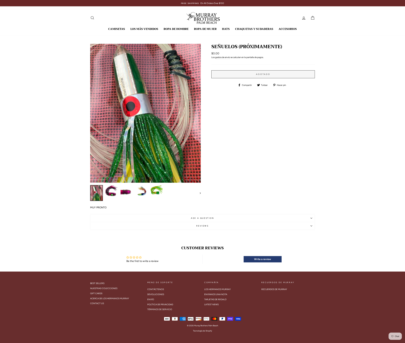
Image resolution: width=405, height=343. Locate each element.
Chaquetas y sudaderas (254, 29)
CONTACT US (97, 303)
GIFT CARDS (96, 293)
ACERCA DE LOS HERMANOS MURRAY (109, 298)
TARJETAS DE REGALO (215, 299)
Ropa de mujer (205, 29)
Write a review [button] (262, 259)
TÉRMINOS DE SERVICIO (159, 309)
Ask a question (202, 218)
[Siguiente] (199, 193)
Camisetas (116, 29)
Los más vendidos (144, 29)
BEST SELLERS (97, 283)
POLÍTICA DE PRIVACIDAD (160, 304)
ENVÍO (150, 299)
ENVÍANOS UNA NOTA (215, 294)
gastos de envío (222, 57)
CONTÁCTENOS (155, 289)
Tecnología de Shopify (202, 331)
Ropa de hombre (176, 29)
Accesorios (288, 29)
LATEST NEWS (211, 304)
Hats (226, 29)
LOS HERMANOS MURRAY (217, 289)
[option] (202, 3)
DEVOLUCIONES (155, 294)
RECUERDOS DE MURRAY (274, 289)
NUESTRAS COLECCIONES (103, 288)
